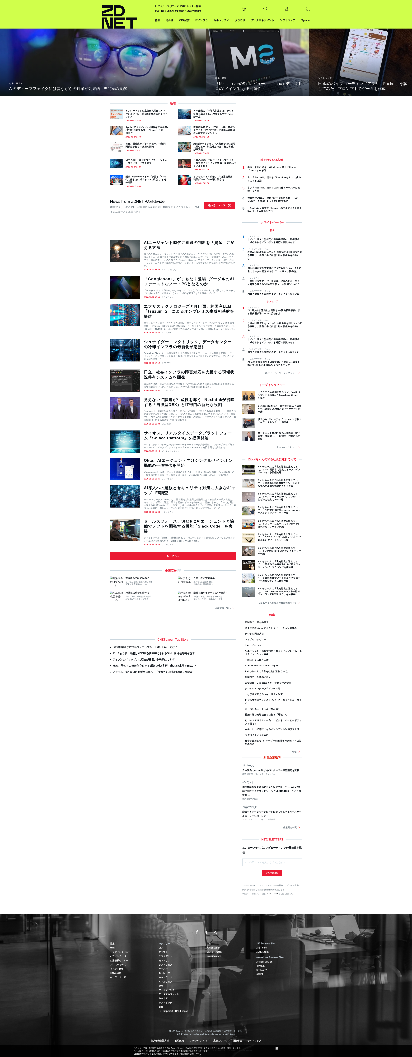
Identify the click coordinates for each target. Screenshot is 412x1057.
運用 (161, 985)
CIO (161, 947)
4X (208, 943)
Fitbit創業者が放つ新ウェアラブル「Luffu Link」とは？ (145, 647)
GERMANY (261, 970)
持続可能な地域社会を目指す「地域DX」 (266, 714)
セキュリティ (221, 20)
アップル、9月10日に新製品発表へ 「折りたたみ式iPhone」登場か (153, 672)
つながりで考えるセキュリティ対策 (264, 694)
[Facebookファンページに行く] (197, 932)
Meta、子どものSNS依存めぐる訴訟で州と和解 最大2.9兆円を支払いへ (155, 665)
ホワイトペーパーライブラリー (281, 373)
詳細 (186, 1054)
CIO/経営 (184, 20)
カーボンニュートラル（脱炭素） (263, 709)
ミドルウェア (165, 981)
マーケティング (166, 990)
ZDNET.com (262, 952)
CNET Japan (272, 894)
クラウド (240, 20)
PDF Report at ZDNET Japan (262, 665)
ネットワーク (165, 977)
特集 (157, 20)
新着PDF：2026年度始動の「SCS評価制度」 (179, 11)
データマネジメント (262, 20)
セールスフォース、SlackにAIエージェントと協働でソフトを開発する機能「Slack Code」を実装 (189, 526)
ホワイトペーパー (119, 956)
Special (305, 20)
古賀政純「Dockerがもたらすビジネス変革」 (269, 683)
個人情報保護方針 (160, 1040)
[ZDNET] (126, 14)
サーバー (163, 969)
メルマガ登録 (272, 873)
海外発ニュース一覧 (219, 205)
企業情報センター (119, 960)
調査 (161, 1007)
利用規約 (179, 1040)
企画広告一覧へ (223, 608)
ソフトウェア (287, 20)
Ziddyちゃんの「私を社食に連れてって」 (267, 671)
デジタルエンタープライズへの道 (263, 688)
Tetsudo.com (214, 956)
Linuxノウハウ (253, 645)
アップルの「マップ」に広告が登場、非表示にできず (143, 659)
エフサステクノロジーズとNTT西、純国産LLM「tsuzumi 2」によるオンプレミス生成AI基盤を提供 (189, 311)
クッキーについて (199, 1040)
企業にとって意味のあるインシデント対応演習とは (272, 729)
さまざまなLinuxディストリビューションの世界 (271, 628)
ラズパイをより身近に (257, 735)
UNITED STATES (264, 961)
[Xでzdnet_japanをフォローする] (206, 932)
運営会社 (237, 1040)
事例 (112, 947)
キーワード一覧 (118, 977)
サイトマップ (254, 1040)
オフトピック (165, 1002)
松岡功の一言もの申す (257, 622)
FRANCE (260, 966)
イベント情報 (117, 969)
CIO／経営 (166, 424)
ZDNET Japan (214, 952)
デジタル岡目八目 (254, 633)
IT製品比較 (115, 973)
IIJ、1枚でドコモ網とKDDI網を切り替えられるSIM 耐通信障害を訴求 (154, 653)
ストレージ (164, 973)
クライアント (167, 297)
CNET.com (261, 947)
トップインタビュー (286, 447)
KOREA (259, 974)
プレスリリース (118, 964)
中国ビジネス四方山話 (257, 659)
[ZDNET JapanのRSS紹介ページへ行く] (215, 932)
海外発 (169, 20)
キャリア (163, 998)
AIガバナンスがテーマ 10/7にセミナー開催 (178, 6)
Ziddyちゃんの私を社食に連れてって (278, 603)
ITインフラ (201, 20)
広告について (220, 1040)
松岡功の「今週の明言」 (258, 677)
